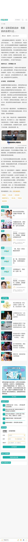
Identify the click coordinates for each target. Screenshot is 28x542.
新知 (4, 23)
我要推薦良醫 (14, 457)
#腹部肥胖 (4, 201)
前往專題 (14, 396)
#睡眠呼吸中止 (5, 198)
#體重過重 (17, 195)
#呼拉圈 (10, 195)
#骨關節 (4, 195)
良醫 (2, 23)
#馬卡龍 (13, 198)
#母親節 (20, 198)
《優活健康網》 (16, 191)
